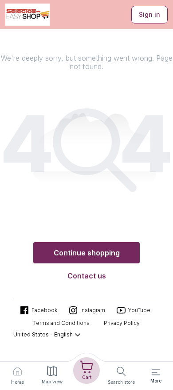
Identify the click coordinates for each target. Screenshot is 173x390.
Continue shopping (87, 252)
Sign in (149, 14)
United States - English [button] (43, 334)
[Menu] (155, 372)
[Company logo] (27, 15)
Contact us (86, 275)
